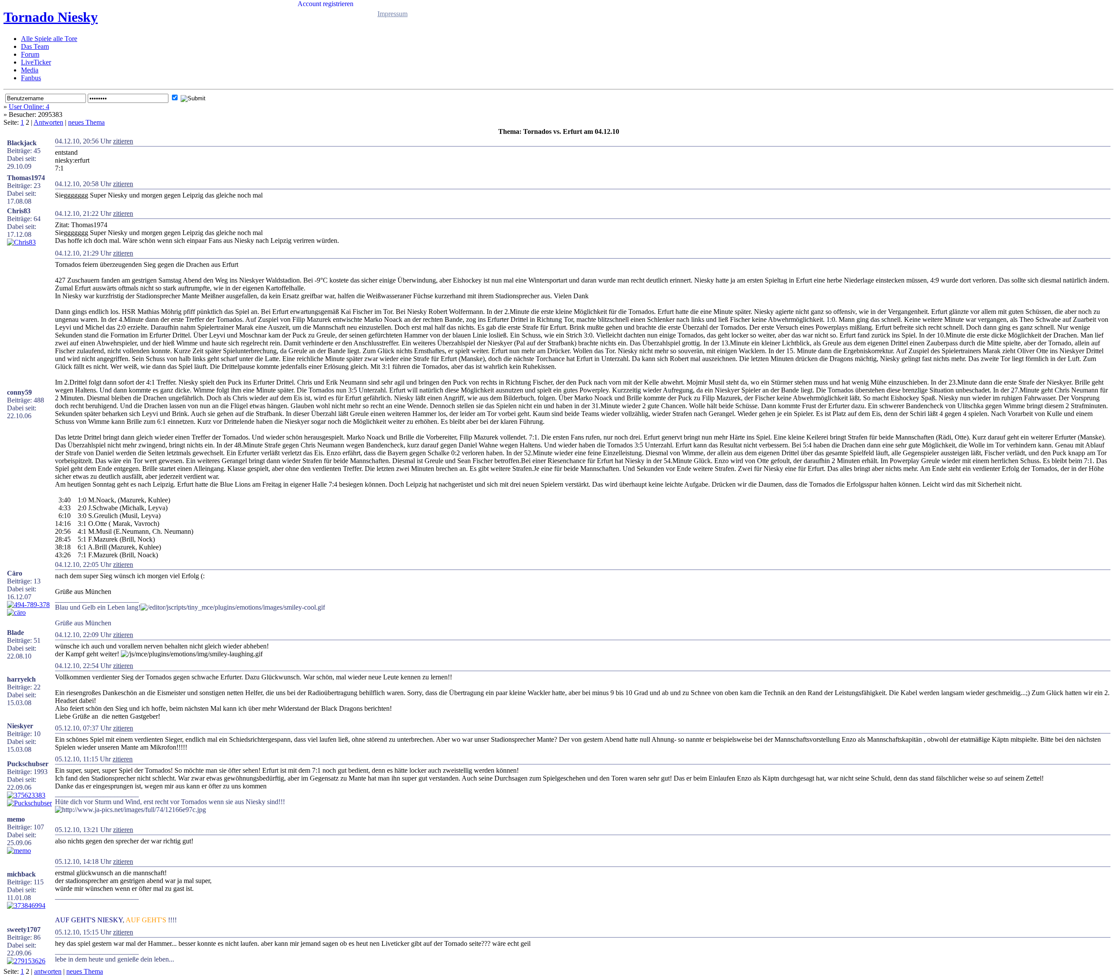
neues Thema (86, 122)
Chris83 (19, 211)
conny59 (19, 392)
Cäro (14, 573)
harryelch (21, 679)
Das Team (35, 46)
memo (16, 819)
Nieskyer (20, 726)
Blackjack (22, 143)
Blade (15, 632)
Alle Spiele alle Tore (49, 38)
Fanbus (31, 78)
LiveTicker (36, 62)
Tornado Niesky (50, 17)
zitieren (123, 141)
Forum (30, 54)
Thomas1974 (26, 177)
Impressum (392, 13)
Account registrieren (325, 3)
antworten (48, 971)
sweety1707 (24, 929)
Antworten (48, 122)
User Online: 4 (29, 106)
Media (29, 70)
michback (21, 874)
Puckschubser (27, 764)
